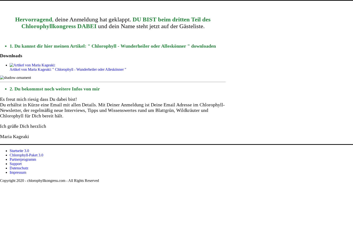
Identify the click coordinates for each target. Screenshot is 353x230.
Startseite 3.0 (19, 151)
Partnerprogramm (23, 159)
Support (16, 164)
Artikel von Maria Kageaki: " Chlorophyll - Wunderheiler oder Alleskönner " (68, 69)
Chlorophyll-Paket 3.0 (26, 155)
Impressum (18, 172)
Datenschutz (19, 168)
